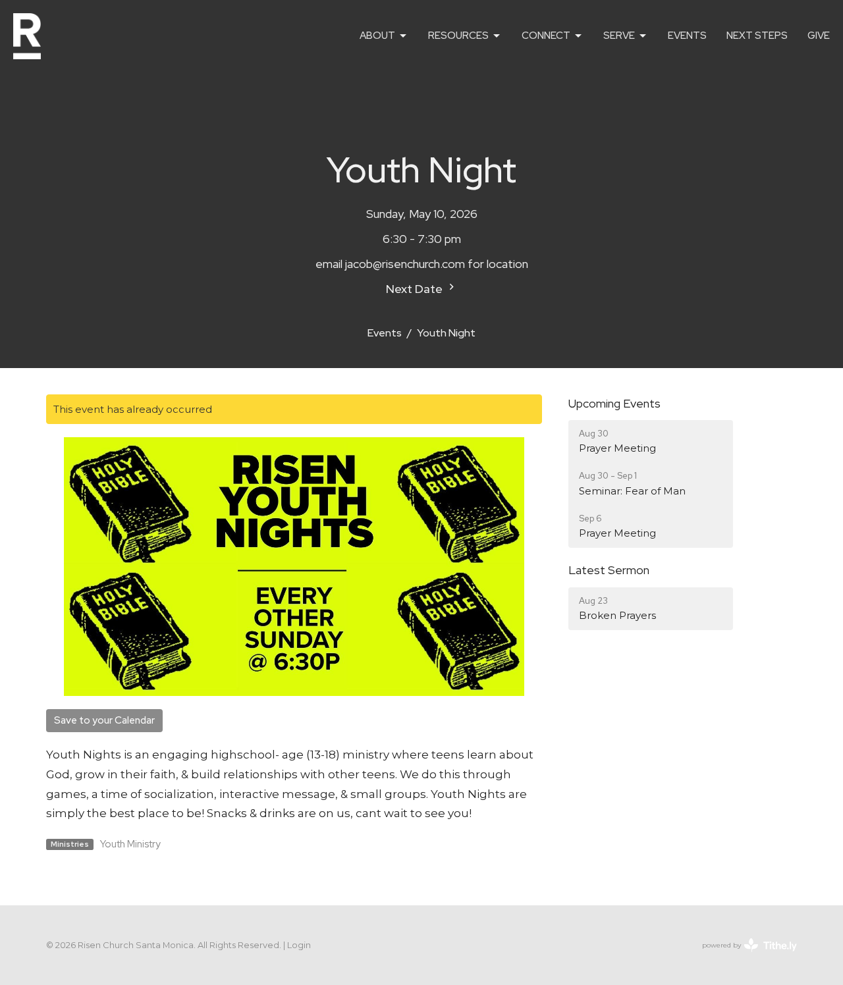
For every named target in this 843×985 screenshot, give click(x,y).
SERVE (619, 35)
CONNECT (546, 35)
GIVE (818, 35)
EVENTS (687, 35)
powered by (743, 956)
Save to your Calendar (104, 720)
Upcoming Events (614, 403)
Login (299, 945)
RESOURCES (458, 35)
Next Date (415, 288)
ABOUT (377, 35)
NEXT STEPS (757, 35)
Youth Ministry (130, 844)
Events (384, 333)
